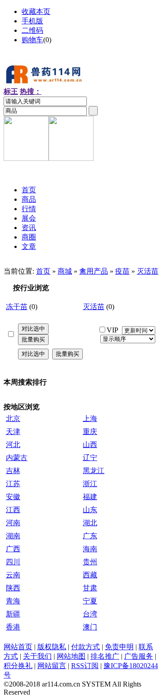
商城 (65, 271)
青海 (13, 601)
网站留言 (51, 665)
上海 (90, 418)
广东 (90, 536)
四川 (13, 562)
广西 (13, 549)
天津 (13, 431)
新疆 (13, 614)
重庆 (90, 431)
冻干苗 (16, 306)
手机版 (32, 21)
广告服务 (138, 656)
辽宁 (90, 457)
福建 (90, 497)
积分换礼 (18, 665)
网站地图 (71, 656)
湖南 (13, 536)
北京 (13, 418)
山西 (90, 444)
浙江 (90, 483)
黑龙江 (93, 470)
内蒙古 (16, 457)
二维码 (32, 30)
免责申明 (119, 647)
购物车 (32, 40)
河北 (13, 444)
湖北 (90, 523)
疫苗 (122, 271)
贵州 (90, 562)
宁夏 (90, 601)
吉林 (13, 470)
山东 (90, 510)
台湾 (90, 614)
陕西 (13, 588)
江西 (13, 510)
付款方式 (85, 647)
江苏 (13, 483)
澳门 (90, 627)
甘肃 (90, 588)
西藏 (90, 575)
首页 (43, 271)
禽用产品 (93, 271)
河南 (13, 523)
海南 (90, 549)
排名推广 (104, 656)
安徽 (13, 497)
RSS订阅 (85, 665)
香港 (13, 627)
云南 (13, 575)
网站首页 (18, 647)
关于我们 (37, 656)
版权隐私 (51, 647)
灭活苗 (147, 271)
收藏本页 (36, 11)
